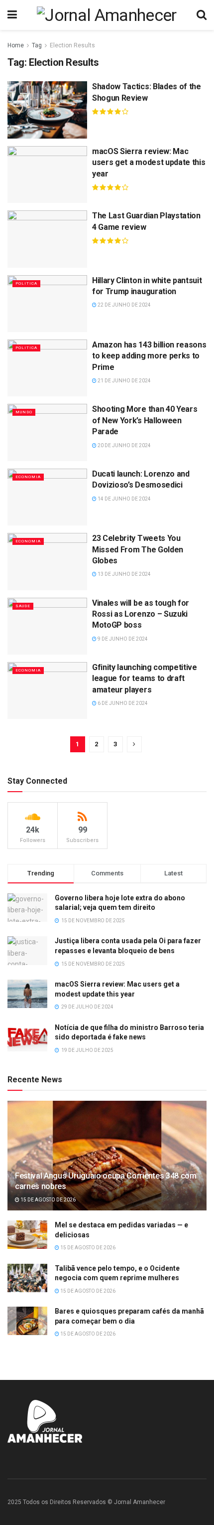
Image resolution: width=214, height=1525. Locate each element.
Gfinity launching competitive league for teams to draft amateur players (144, 678)
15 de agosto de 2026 (47, 1199)
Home (15, 45)
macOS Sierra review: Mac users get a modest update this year (148, 162)
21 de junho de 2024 (124, 380)
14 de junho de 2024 (124, 499)
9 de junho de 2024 (122, 639)
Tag (37, 45)
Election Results (72, 45)
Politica (26, 283)
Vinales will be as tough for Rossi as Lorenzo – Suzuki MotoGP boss (140, 614)
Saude (22, 606)
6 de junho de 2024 (122, 703)
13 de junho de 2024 (124, 574)
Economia (28, 477)
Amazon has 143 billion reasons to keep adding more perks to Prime (149, 356)
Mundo (23, 412)
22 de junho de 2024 (124, 305)
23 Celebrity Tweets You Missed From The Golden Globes (137, 549)
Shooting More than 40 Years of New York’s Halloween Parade (144, 420)
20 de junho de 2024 (124, 445)
